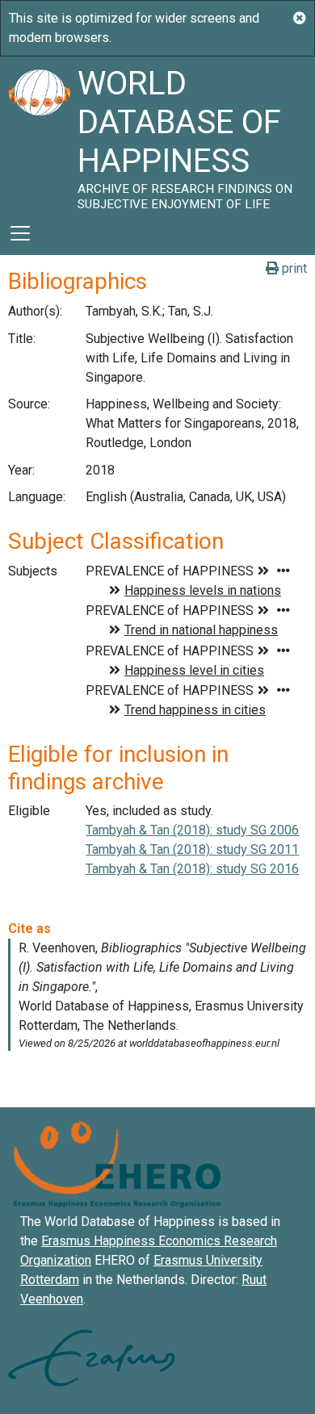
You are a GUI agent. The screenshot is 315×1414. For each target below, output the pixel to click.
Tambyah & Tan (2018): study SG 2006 (192, 830)
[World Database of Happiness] (39, 133)
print (293, 268)
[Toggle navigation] (20, 233)
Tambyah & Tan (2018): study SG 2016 (192, 868)
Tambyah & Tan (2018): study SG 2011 (192, 849)
